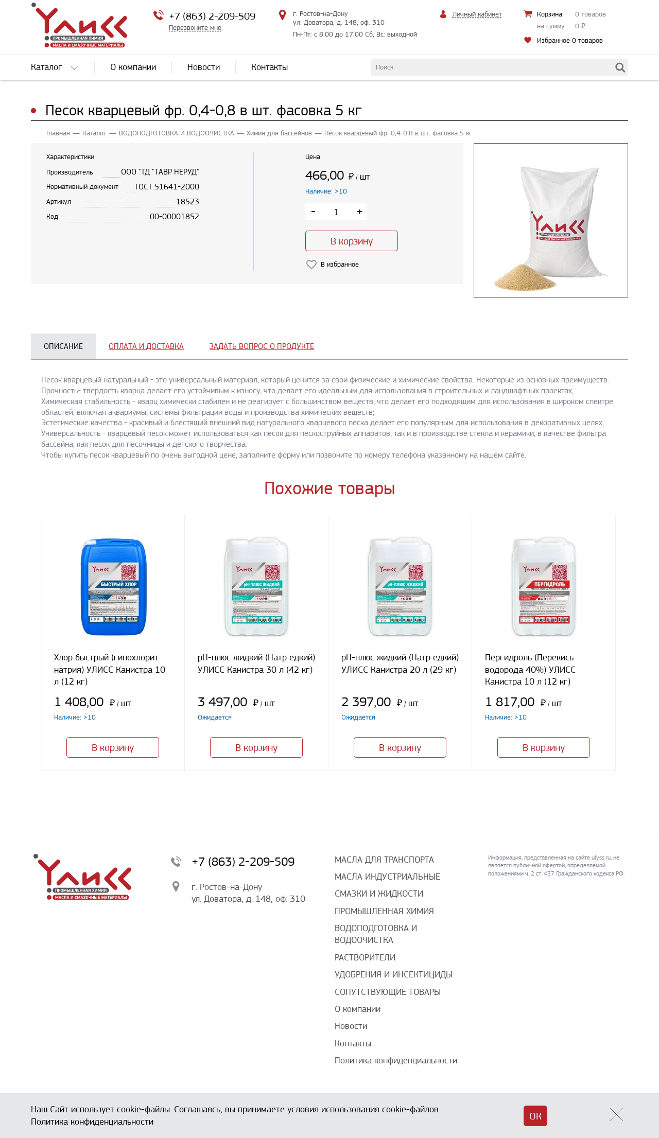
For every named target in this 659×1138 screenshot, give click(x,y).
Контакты (353, 1043)
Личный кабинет (477, 14)
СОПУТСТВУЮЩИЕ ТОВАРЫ (388, 992)
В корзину (352, 241)
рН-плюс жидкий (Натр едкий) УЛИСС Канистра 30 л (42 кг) (256, 663)
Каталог (94, 133)
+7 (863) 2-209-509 (212, 16)
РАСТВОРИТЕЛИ (365, 957)
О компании (357, 1009)
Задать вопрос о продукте (262, 346)
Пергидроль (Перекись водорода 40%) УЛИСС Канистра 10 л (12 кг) (530, 669)
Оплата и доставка (146, 346)
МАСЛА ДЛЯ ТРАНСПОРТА (384, 859)
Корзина (549, 14)
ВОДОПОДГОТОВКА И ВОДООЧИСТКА (176, 133)
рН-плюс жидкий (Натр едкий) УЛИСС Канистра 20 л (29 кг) (400, 663)
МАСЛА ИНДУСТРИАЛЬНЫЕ (387, 876)
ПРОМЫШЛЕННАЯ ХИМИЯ (384, 911)
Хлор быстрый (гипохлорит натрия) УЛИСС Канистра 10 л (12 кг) (109, 669)
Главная (58, 133)
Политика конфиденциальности (396, 1060)
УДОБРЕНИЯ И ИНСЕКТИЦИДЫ (394, 974)
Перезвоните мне (195, 27)
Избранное (570, 40)
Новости (351, 1026)
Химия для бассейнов (279, 133)
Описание (63, 346)
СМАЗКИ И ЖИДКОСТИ (379, 893)
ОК (535, 1116)
